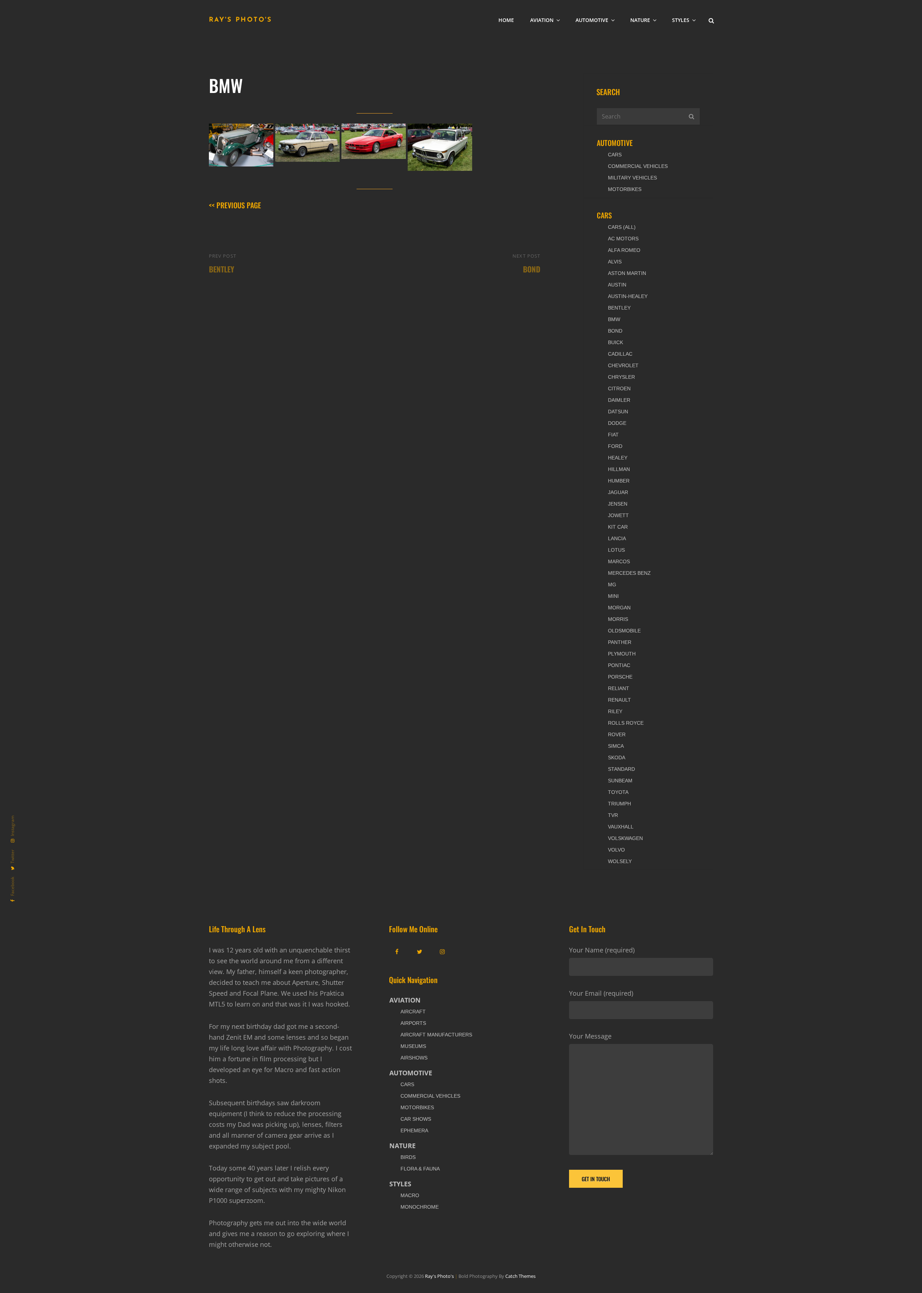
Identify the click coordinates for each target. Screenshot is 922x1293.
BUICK (615, 342)
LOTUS (616, 550)
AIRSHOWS (414, 1058)
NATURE (640, 20)
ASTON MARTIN (627, 273)
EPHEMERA (414, 1130)
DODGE (617, 423)
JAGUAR (618, 492)
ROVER (617, 734)
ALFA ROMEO (624, 250)
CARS (615, 154)
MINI (613, 596)
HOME (506, 20)
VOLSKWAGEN (625, 838)
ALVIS (615, 262)
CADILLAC (620, 354)
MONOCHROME (419, 1207)
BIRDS (408, 1157)
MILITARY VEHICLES (632, 178)
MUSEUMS (413, 1046)
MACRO (409, 1195)
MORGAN (619, 607)
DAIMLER (619, 400)
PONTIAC (619, 665)
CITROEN (619, 388)
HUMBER (619, 481)
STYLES (680, 20)
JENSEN (617, 504)
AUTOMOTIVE (592, 20)
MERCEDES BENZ (629, 573)
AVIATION (542, 20)
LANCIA (617, 538)
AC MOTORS (623, 238)
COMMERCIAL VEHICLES (638, 166)
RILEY (615, 711)
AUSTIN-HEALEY (628, 296)
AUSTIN (617, 285)
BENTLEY (619, 308)
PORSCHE (620, 677)
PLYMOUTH (622, 654)
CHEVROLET (623, 365)
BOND (615, 331)
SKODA (616, 757)
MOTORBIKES (624, 189)
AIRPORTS (413, 1023)
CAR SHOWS (415, 1119)
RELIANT (618, 688)
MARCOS (619, 561)
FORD (615, 446)
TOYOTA (618, 792)
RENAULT (619, 700)
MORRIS (618, 619)
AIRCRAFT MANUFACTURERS (436, 1034)
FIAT (613, 434)
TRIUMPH (619, 804)
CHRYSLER (621, 377)
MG (612, 584)
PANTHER (619, 642)
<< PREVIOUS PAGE (235, 205)
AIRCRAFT (413, 1011)
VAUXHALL (621, 827)
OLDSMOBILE (624, 631)
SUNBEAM (620, 780)
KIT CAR (618, 527)
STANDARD (621, 769)
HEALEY (617, 458)
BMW (614, 319)
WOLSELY (620, 861)
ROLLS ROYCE (626, 723)
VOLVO (616, 850)
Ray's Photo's (240, 20)
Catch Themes (520, 1276)
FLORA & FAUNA (420, 1169)
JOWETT (618, 515)
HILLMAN (619, 469)
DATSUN (618, 411)
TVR (613, 815)
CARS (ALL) (622, 227)
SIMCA (616, 746)
